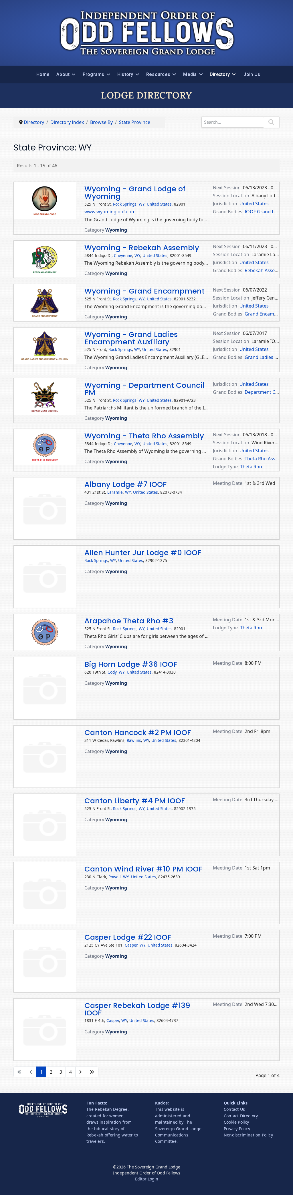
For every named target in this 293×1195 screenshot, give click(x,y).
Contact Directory (241, 1115)
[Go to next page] (80, 1072)
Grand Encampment (266, 314)
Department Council (266, 392)
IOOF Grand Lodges (266, 211)
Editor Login (146, 1179)
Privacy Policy (237, 1128)
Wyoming (116, 230)
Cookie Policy (236, 1122)
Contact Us (234, 1109)
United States (159, 204)
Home (43, 74)
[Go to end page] (92, 1072)
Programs (93, 74)
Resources (158, 74)
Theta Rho (251, 466)
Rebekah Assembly (265, 270)
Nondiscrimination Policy (248, 1135)
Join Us (251, 74)
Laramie (115, 492)
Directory (220, 74)
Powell (114, 876)
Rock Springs (124, 204)
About (63, 74)
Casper (131, 945)
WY (141, 204)
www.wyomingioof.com (110, 211)
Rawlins (134, 740)
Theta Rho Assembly (266, 458)
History (125, 74)
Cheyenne (123, 255)
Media (190, 74)
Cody (112, 672)
